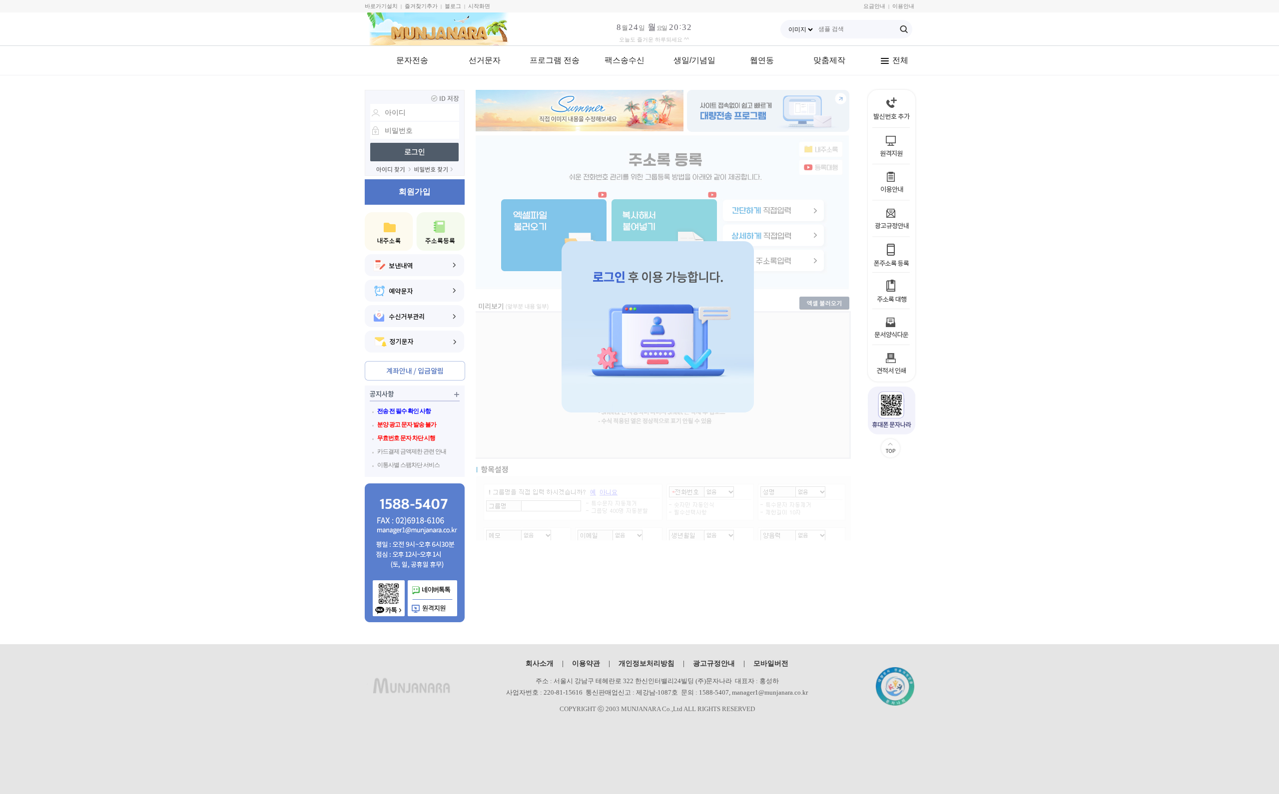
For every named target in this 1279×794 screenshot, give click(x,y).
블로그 (453, 6)
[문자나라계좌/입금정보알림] (415, 371)
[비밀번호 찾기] (434, 169)
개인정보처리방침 (646, 663)
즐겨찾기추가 (421, 6)
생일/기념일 (694, 60)
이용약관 (586, 663)
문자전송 (412, 60)
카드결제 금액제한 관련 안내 (411, 451)
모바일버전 (770, 663)
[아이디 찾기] (393, 169)
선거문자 (485, 60)
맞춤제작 (829, 60)
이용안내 (903, 6)
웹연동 (762, 60)
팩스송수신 (624, 60)
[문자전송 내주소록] (389, 231)
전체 (900, 60)
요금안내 (874, 6)
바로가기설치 (381, 6)
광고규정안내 (714, 663)
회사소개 (540, 663)
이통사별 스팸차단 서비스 (408, 464)
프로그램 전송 (555, 60)
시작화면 (479, 6)
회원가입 (415, 191)
